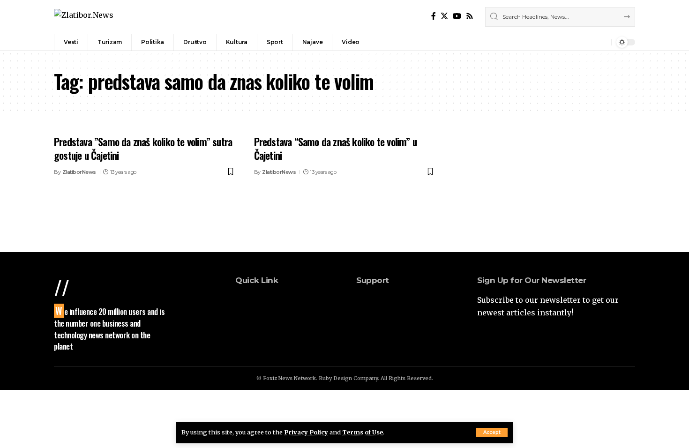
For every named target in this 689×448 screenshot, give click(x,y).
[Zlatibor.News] (83, 16)
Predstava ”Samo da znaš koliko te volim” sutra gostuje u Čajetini (143, 148)
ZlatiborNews (79, 172)
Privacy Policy (306, 432)
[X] (444, 16)
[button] (492, 432)
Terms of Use (362, 432)
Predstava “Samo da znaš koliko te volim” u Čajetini (335, 148)
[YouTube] (457, 16)
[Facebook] (433, 16)
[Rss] (470, 16)
